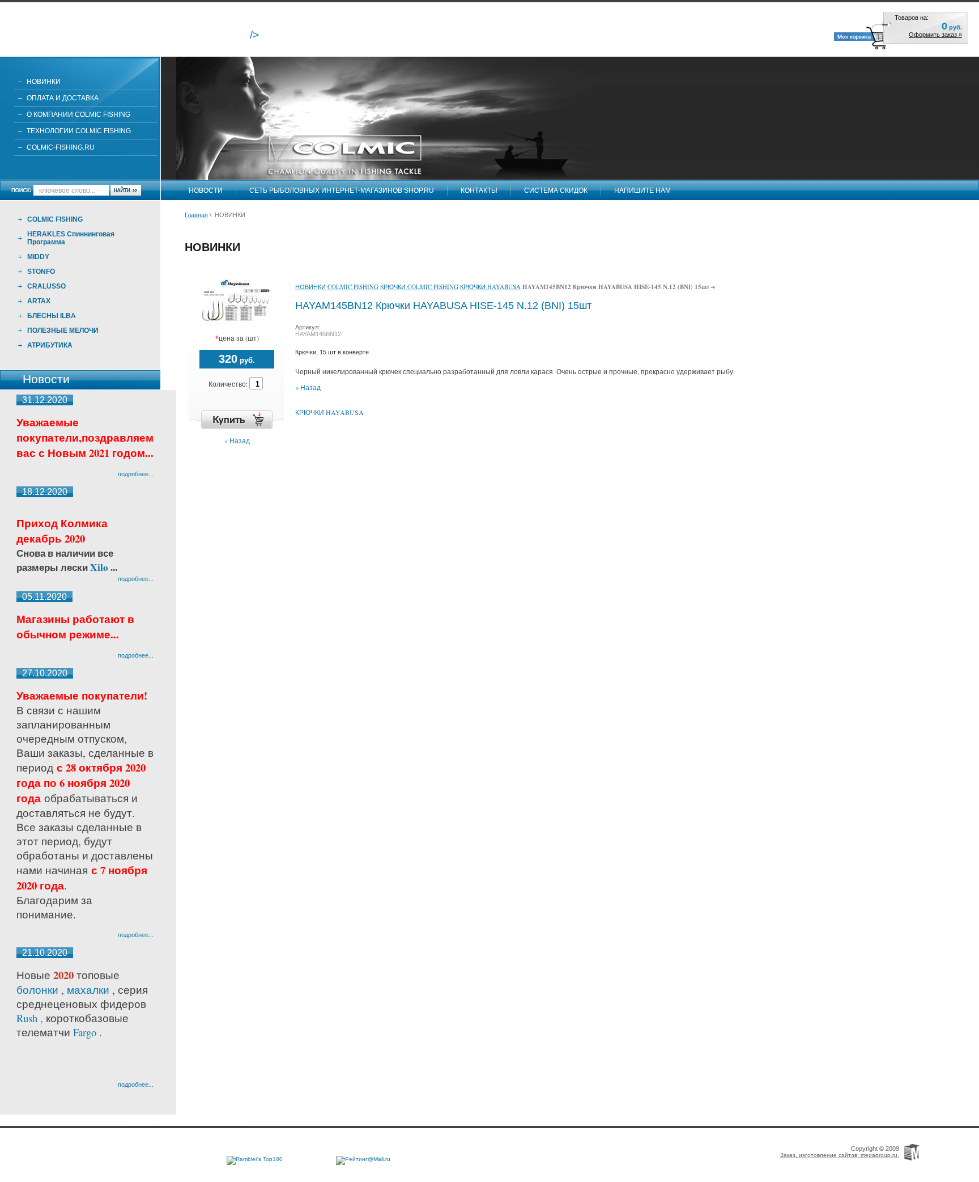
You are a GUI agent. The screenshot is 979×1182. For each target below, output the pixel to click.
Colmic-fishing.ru (61, 147)
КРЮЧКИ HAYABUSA (490, 286)
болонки (37, 989)
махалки (89, 989)
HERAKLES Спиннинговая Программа (70, 238)
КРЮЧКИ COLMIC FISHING (419, 286)
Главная (196, 214)
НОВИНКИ (44, 82)
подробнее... (136, 473)
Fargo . (87, 1032)
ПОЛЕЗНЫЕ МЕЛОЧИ (63, 330)
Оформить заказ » (935, 34)
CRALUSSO (46, 286)
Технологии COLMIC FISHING (79, 131)
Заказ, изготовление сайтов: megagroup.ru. (839, 1155)
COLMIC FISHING (55, 219)
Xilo (100, 567)
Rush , (31, 1018)
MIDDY (38, 257)
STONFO (41, 272)
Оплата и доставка (63, 98)
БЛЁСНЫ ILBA (51, 316)
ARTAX (38, 301)
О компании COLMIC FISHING (78, 114)
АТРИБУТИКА (50, 345)
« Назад (237, 440)
